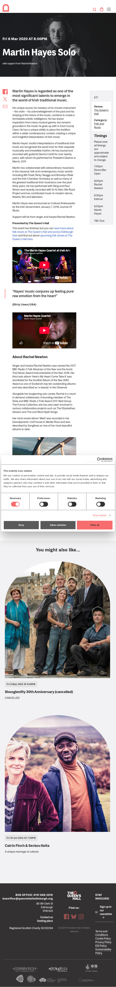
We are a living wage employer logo (31, 978)
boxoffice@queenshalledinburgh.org (28, 898)
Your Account (101, 9)
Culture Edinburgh (58, 969)
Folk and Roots (99, 125)
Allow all (94, 525)
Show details (100, 515)
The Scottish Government (91, 968)
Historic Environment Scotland (53, 980)
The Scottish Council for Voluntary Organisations (19, 978)
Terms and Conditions (101, 933)
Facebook (66, 916)
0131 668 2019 (43, 894)
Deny (21, 525)
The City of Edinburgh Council (24, 969)
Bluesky (73, 916)
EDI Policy (101, 945)
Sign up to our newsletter (106, 910)
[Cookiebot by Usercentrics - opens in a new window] (99, 459)
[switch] (43, 504)
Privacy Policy (103, 942)
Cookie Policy (103, 938)
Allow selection (58, 525)
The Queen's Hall (6, 8)
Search (94, 9)
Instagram (81, 916)
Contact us (46, 917)
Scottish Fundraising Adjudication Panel (86, 980)
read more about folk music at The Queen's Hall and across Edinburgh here (42, 232)
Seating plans (45, 920)
